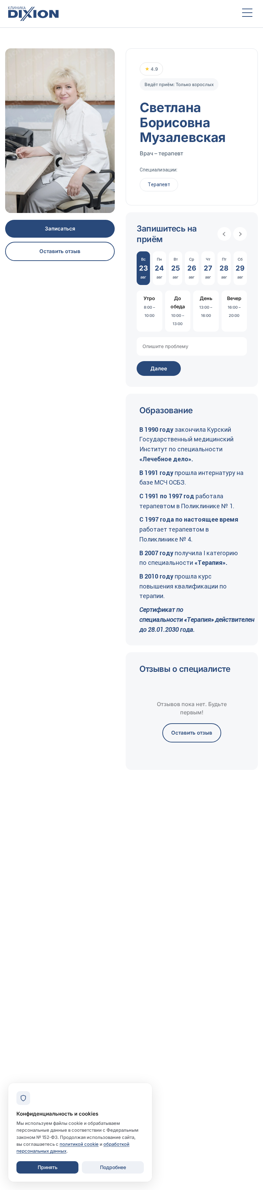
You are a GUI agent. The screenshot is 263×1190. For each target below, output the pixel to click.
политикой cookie (79, 1144)
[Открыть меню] (247, 13)
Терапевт (159, 184)
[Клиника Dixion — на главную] (118, 14)
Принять (48, 1167)
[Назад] (224, 234)
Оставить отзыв (59, 251)
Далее (158, 368)
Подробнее (113, 1167)
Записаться (60, 228)
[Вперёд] (240, 234)
